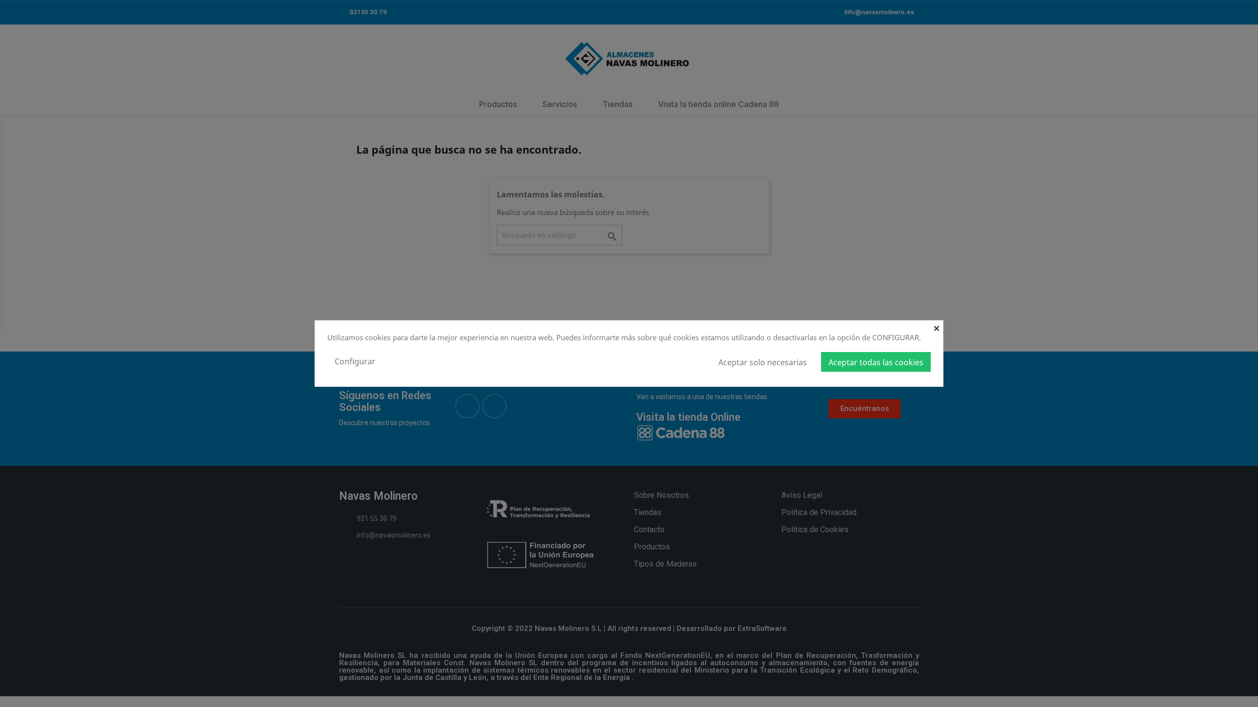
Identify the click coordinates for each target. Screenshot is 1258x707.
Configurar (355, 361)
